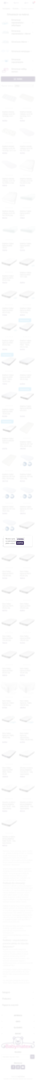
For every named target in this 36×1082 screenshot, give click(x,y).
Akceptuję (20, 543)
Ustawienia (20, 539)
